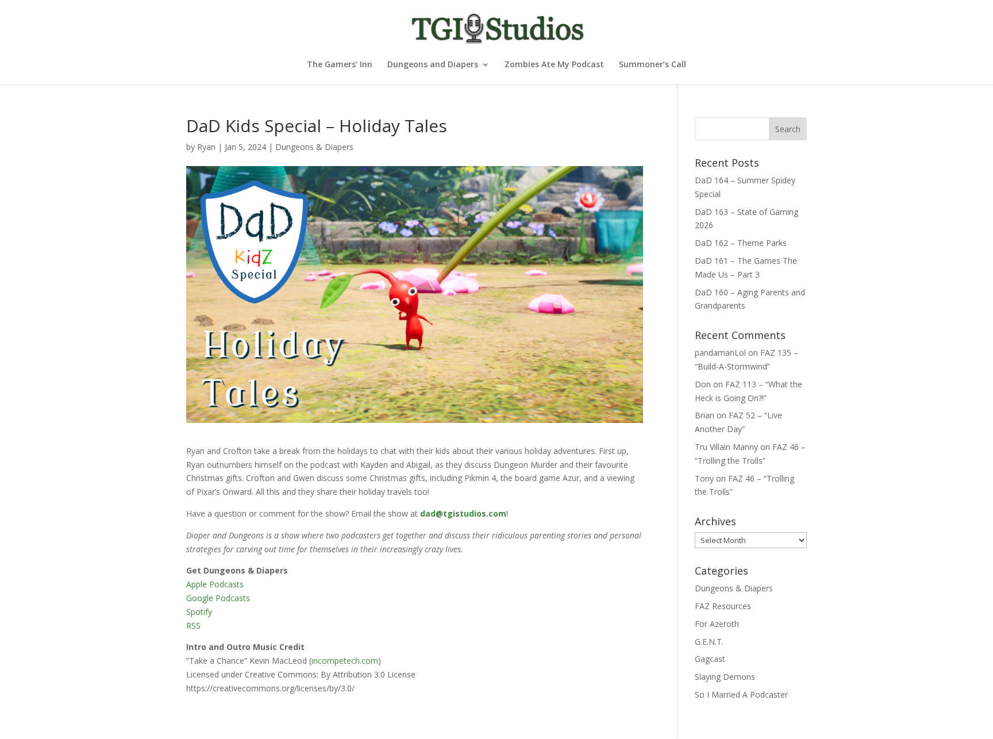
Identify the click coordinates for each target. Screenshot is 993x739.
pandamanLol (720, 352)
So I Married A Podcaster (741, 694)
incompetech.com (344, 660)
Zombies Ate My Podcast (554, 65)
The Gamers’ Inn (339, 65)
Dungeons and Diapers (432, 65)
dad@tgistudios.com (463, 513)
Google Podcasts (218, 597)
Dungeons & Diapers (314, 146)
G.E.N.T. (709, 641)
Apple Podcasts (215, 584)
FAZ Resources (723, 606)
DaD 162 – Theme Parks (741, 242)
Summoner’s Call (652, 65)
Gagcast (710, 658)
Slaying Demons (725, 676)
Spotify (199, 611)
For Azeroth (717, 623)
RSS (193, 625)
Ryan (206, 146)
